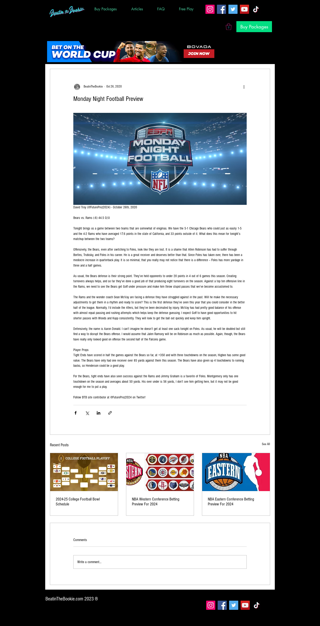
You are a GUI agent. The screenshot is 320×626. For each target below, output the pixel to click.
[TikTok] (255, 9)
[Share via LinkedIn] (98, 413)
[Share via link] (110, 413)
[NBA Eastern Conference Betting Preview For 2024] (236, 472)
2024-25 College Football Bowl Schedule (78, 502)
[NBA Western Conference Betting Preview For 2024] (160, 472)
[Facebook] (221, 9)
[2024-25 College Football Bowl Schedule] (84, 472)
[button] (228, 26)
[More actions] (244, 87)
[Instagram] (210, 9)
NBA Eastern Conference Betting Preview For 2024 (231, 502)
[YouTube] (244, 9)
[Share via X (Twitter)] (87, 413)
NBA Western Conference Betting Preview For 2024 (155, 502)
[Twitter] (233, 9)
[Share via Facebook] (75, 413)
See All (266, 444)
